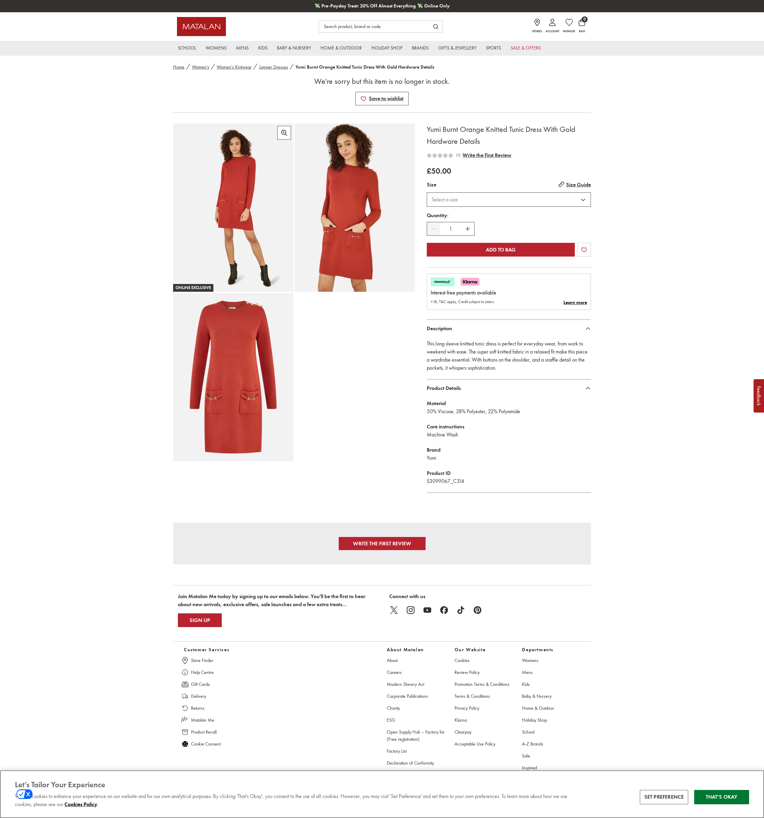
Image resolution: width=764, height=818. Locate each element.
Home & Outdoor (538, 708)
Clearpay (463, 732)
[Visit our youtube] (427, 610)
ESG (391, 720)
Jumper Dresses (273, 67)
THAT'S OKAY (722, 797)
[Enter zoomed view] (284, 133)
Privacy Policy (467, 708)
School (528, 732)
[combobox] (509, 199)
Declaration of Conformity (410, 763)
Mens (527, 672)
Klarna (461, 720)
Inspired (529, 768)
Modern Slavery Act (405, 684)
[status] (450, 229)
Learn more (575, 302)
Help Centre (202, 672)
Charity (393, 708)
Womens (530, 660)
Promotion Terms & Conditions (482, 684)
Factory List (396, 751)
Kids (526, 684)
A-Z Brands (532, 744)
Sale (526, 756)
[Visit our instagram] (410, 610)
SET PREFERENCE (664, 797)
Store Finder (202, 660)
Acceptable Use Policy (475, 744)
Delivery (198, 696)
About (392, 660)
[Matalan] (201, 26)
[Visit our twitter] (394, 610)
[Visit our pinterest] (477, 610)
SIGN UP (200, 620)
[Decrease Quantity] (433, 228)
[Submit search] (436, 26)
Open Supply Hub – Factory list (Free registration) (415, 735)
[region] (382, 794)
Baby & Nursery (537, 696)
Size (431, 184)
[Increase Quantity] (467, 228)
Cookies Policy (80, 804)
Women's (200, 67)
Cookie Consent (206, 744)
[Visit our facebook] (444, 610)
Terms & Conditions (472, 696)
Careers (394, 672)
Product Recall (204, 732)
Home (178, 67)
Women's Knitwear (234, 67)
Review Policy (467, 672)
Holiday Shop (534, 720)
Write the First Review (487, 155)
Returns (197, 708)
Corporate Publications (407, 696)
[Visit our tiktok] (461, 610)
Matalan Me (202, 720)
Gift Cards (200, 684)
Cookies (462, 660)
